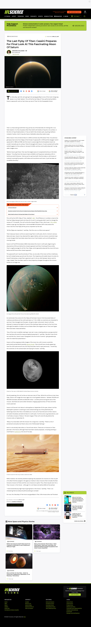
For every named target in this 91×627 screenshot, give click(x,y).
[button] (84, 16)
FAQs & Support (29, 608)
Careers (6, 606)
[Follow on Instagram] (12, 593)
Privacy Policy (69, 605)
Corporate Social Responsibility (74, 608)
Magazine (59, 16)
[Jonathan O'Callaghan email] (26, 50)
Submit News (28, 605)
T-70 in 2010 (53, 222)
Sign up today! (75, 594)
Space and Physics (13, 36)
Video (27, 16)
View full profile (16, 54)
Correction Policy (50, 603)
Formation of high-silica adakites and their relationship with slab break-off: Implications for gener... (74, 168)
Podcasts (33, 16)
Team (6, 603)
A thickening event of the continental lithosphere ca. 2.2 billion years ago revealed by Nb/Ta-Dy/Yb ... (74, 173)
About (6, 605)
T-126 (33, 218)
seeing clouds (30, 344)
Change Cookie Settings (72, 609)
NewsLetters (48, 16)
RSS (25, 616)
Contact (27, 601)
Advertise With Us (29, 606)
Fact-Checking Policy (51, 608)
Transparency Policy (50, 606)
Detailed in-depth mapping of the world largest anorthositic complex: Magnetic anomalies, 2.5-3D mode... (74, 152)
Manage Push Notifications (73, 613)
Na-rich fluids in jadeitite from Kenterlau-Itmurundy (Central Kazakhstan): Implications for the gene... (74, 164)
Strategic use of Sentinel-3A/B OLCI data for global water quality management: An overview (74, 141)
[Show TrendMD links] (84, 194)
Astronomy (11, 541)
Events (40, 16)
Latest (14, 16)
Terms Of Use (69, 601)
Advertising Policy (70, 606)
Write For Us (28, 603)
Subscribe (7, 608)
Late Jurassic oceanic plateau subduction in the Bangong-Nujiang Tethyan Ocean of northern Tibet (74, 184)
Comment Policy (50, 605)
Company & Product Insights (12, 609)
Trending (21, 16)
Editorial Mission (50, 601)
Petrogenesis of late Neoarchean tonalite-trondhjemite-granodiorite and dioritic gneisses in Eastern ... (74, 188)
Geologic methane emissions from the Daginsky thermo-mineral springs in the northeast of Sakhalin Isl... (74, 146)
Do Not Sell (69, 611)
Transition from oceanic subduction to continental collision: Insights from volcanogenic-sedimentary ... (74, 178)
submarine (18, 431)
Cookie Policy (69, 603)
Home (6, 601)
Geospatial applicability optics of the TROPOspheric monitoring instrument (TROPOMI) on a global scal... (74, 158)
